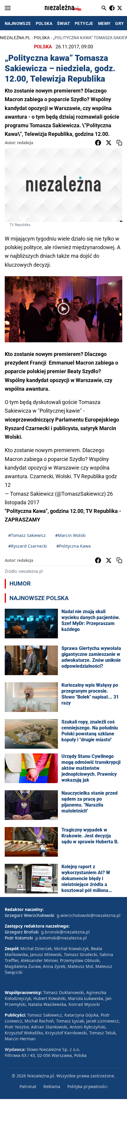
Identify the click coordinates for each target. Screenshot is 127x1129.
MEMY (104, 23)
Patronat (27, 1086)
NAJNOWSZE (18, 23)
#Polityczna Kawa (73, 546)
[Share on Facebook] (98, 143)
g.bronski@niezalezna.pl (65, 932)
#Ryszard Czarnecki (27, 546)
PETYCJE (84, 23)
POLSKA (44, 23)
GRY (119, 23)
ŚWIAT (63, 23)
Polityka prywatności (87, 1086)
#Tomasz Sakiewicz (27, 535)
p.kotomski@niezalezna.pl (61, 938)
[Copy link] (119, 143)
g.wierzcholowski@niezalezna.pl (89, 915)
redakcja (25, 142)
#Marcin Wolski (70, 535)
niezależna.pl (15, 37)
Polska (42, 37)
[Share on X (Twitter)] (109, 143)
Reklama (51, 1086)
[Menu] (7, 8)
